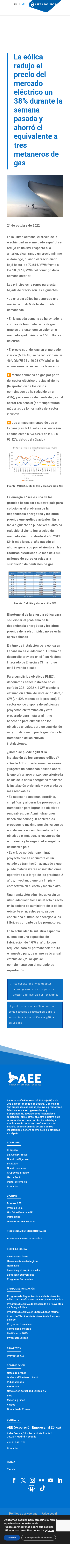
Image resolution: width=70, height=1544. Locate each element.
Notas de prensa (16, 1372)
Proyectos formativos (19, 1324)
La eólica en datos (17, 1256)
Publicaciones (15, 1382)
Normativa (13, 1265)
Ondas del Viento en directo (23, 1377)
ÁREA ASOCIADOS (45, 4)
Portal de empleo (17, 1181)
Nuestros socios (16, 1168)
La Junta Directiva (17, 1154)
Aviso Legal (49, 1513)
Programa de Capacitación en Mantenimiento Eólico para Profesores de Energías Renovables (35, 1298)
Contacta (12, 1186)
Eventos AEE (14, 1203)
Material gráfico (16, 1400)
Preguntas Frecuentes (20, 1279)
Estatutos (12, 1163)
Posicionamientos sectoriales (24, 1238)
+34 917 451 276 (16, 1442)
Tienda (11, 1469)
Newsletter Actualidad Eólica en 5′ (26, 1390)
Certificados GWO (17, 1333)
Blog (9, 1395)
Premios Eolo (15, 1207)
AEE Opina (13, 1386)
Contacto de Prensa (18, 1409)
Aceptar (12, 1537)
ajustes (49, 1530)
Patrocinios (13, 1216)
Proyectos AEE (15, 1355)
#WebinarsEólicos (17, 1337)
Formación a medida (19, 1328)
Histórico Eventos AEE (19, 1212)
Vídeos (11, 1404)
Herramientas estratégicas (22, 1261)
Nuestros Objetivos (18, 1159)
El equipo (12, 1150)
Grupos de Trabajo (18, 1172)
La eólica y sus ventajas (20, 1274)
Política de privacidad (23, 1513)
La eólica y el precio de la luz (24, 1270)
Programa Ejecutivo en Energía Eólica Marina (33, 1311)
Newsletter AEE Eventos (21, 1221)
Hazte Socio (14, 1177)
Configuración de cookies (38, 1537)
